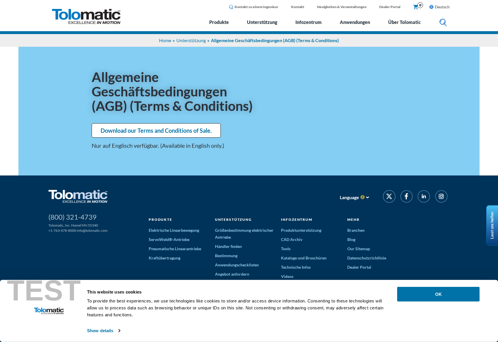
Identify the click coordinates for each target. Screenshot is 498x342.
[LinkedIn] (424, 197)
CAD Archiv (291, 239)
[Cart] (416, 7)
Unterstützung (262, 22)
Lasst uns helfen (492, 225)
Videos (287, 276)
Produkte (219, 22)
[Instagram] (441, 197)
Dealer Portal (389, 7)
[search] (443, 23)
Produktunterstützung (301, 230)
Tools (285, 248)
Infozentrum (308, 22)
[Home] (86, 22)
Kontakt (297, 7)
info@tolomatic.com (92, 230)
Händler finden (228, 246)
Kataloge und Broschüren (304, 257)
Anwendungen (355, 22)
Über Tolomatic (404, 22)
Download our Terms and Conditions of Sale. (156, 130)
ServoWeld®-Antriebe (169, 239)
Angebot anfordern (232, 274)
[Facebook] (406, 197)
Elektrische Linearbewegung (174, 230)
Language (349, 197)
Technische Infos (296, 267)
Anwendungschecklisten (237, 264)
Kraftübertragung (164, 257)
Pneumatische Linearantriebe (175, 248)
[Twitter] (389, 197)
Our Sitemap (358, 248)
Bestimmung (226, 255)
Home (165, 40)
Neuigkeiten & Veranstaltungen (342, 7)
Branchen (356, 230)
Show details (100, 330)
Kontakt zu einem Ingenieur (256, 7)
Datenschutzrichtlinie (366, 257)
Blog (351, 239)
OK (438, 294)
